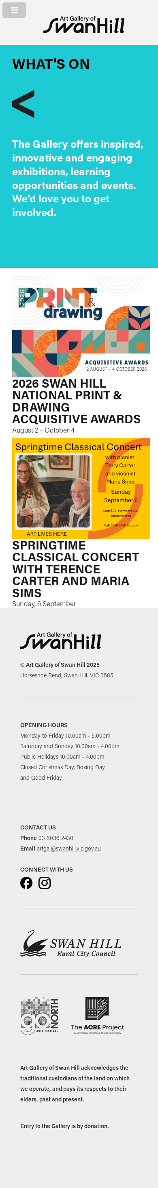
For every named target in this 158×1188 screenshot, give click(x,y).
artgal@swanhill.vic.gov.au (69, 848)
